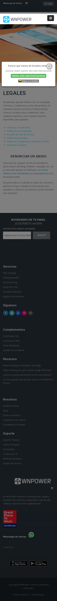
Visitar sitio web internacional (28, 75)
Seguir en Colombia (29, 81)
